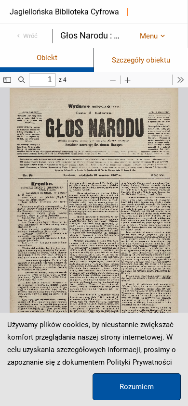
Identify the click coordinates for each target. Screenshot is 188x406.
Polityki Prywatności (139, 362)
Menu (149, 36)
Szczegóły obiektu (141, 60)
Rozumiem (137, 386)
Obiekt (47, 57)
